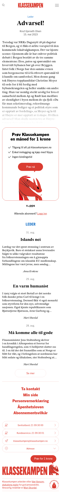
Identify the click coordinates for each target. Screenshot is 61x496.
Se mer (30, 373)
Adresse (30, 448)
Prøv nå (30, 166)
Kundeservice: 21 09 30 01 (30, 432)
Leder (31, 16)
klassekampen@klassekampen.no (30, 440)
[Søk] (3, 5)
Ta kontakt (30, 388)
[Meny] (57, 5)
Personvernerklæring (30, 400)
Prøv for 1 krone (43, 458)
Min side (30, 394)
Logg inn (42, 213)
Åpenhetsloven (31, 406)
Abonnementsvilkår (30, 412)
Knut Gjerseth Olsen (30, 31)
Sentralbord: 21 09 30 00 (30, 425)
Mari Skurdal (30, 487)
